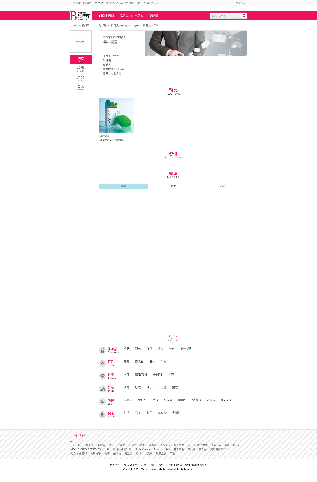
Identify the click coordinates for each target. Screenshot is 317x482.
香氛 (149, 348)
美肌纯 (191, 449)
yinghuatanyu (114, 37)
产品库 (138, 15)
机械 (127, 412)
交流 (152, 465)
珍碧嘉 (90, 445)
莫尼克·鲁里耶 (78, 453)
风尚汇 (162, 465)
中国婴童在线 (175, 465)
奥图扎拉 (179, 445)
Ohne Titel (76, 445)
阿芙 (172, 453)
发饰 (152, 361)
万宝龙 (128, 453)
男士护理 (186, 348)
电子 (149, 412)
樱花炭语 (110, 42)
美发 (161, 348)
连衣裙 (139, 361)
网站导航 (240, 2)
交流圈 (153, 15)
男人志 (119, 2)
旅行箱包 (227, 400)
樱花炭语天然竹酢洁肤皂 (112, 140)
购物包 (182, 400)
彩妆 (138, 348)
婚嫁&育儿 (152, 2)
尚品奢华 (87, 2)
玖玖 (107, 449)
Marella (216, 445)
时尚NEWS (139, 2)
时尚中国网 (75, 2)
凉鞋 (138, 387)
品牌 (143, 465)
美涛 (107, 453)
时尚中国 (114, 465)
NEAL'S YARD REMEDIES (85, 449)
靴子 (149, 387)
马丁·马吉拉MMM (198, 445)
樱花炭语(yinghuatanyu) (125, 25)
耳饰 (171, 374)
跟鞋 (127, 387)
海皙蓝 (101, 445)
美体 (172, 348)
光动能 (162, 412)
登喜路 (152, 445)
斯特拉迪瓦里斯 (122, 449)
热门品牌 (79, 435)
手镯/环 (158, 374)
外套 (127, 361)
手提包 (142, 400)
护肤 (127, 348)
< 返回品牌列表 (80, 25)
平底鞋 (162, 387)
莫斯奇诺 (95, 453)
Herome (238, 445)
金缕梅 (117, 453)
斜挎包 (211, 400)
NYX (167, 449)
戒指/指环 (141, 374)
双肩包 (196, 400)
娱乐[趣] (129, 2)
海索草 (148, 453)
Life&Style (99, 2)
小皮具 (168, 400)
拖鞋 (175, 387)
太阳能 (176, 412)
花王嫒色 (179, 449)
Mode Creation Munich (148, 449)
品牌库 (124, 15)
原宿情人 (165, 445)
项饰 (127, 374)
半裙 (164, 361)
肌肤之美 (161, 453)
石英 (138, 412)
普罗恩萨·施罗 (137, 445)
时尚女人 (110, 2)
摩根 (138, 453)
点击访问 (116, 73)
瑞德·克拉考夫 (117, 445)
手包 (155, 400)
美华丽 (203, 449)
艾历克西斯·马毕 (219, 449)
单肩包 (128, 400)
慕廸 (226, 445)
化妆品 (115, 55)
